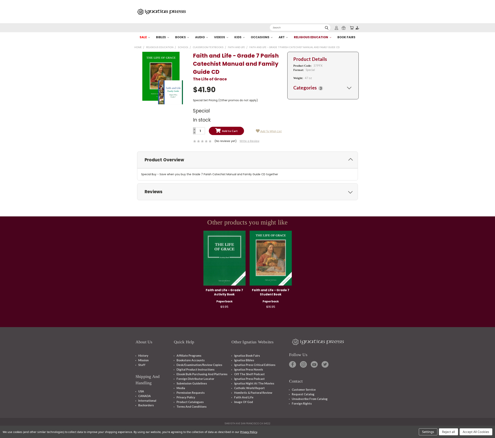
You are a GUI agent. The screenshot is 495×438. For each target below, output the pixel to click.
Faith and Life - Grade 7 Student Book (270, 292)
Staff (141, 365)
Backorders (146, 405)
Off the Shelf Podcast (249, 374)
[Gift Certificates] (343, 28)
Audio (200, 37)
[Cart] (351, 28)
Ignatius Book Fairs (247, 355)
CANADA (144, 396)
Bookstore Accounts (191, 360)
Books (180, 37)
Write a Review (249, 141)
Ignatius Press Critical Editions (254, 365)
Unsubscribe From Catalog (310, 399)
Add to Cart (224, 257)
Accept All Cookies (476, 432)
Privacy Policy (186, 397)
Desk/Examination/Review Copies (199, 365)
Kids (238, 37)
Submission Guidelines (192, 383)
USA (141, 391)
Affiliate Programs (189, 355)
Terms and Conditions (192, 406)
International (147, 400)
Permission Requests (191, 392)
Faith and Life (243, 397)
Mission (143, 360)
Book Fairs (346, 37)
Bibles (161, 37)
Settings (428, 432)
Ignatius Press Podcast (249, 378)
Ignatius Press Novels (248, 369)
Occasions (260, 37)
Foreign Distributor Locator (195, 378)
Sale (143, 37)
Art (282, 37)
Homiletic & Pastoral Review (253, 392)
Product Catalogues (190, 402)
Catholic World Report (249, 388)
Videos (220, 37)
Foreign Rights (302, 403)
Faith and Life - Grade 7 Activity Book (224, 292)
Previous (485, 426)
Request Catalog (303, 394)
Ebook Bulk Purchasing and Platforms (202, 374)
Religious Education (311, 37)
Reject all (448, 432)
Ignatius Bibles (244, 360)
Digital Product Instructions (195, 369)
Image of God (243, 402)
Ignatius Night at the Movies (254, 383)
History (143, 355)
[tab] (323, 87)
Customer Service (304, 389)
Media (181, 388)
